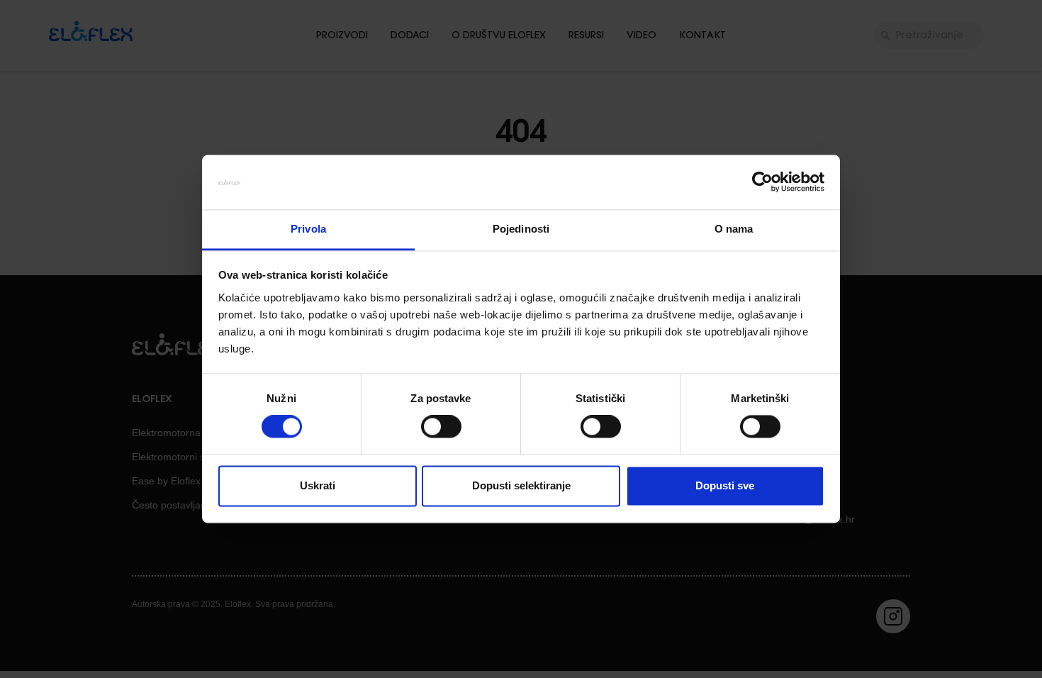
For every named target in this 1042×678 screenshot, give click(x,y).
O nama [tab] (734, 229)
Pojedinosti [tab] (521, 229)
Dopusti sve (724, 485)
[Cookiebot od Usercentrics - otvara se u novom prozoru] (762, 182)
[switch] (441, 427)
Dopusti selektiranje (521, 485)
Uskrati (317, 485)
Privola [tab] (308, 229)
